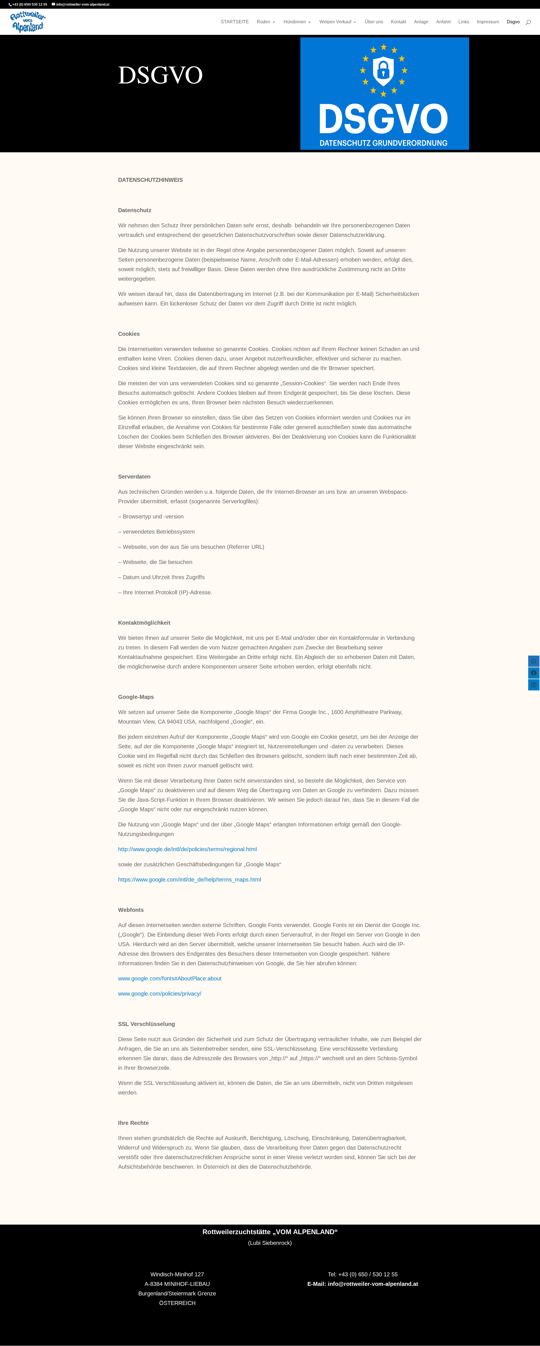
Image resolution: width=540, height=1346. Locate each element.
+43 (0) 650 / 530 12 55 (368, 1274)
